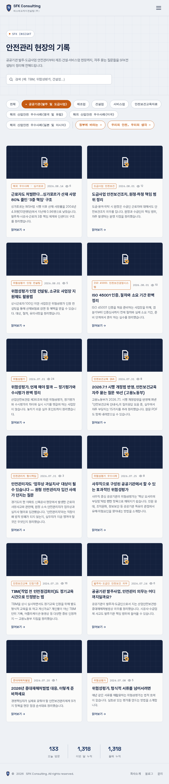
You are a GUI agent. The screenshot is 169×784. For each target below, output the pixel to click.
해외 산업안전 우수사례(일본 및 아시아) (38, 125)
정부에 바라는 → (90, 125)
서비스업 (119, 104)
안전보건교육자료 (146, 104)
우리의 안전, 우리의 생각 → (131, 125)
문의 (160, 773)
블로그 (149, 773)
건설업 (99, 104)
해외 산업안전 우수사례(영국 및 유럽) (36, 114)
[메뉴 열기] (158, 8)
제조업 (81, 104)
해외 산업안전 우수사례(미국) (93, 114)
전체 (13, 104)
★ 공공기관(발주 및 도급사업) (46, 104)
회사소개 (135, 773)
